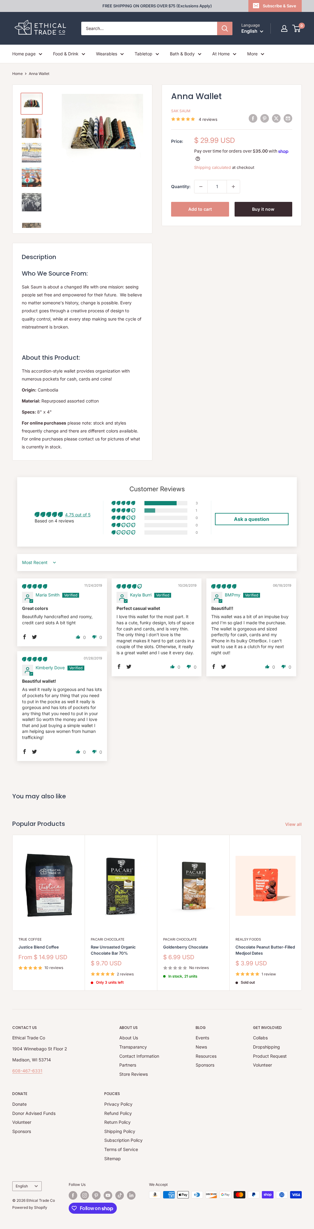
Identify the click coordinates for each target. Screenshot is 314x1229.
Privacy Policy (118, 1104)
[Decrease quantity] (200, 186)
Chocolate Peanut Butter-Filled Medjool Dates (265, 950)
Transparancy (133, 1046)
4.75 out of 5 (77, 514)
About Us (128, 1037)
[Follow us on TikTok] (119, 1195)
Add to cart (200, 209)
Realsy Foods (248, 939)
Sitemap (112, 1158)
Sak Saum (180, 111)
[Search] (224, 28)
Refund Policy (118, 1113)
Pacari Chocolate (107, 939)
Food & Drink (65, 53)
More (252, 53)
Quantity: (180, 186)
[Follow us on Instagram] (84, 1195)
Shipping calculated (212, 167)
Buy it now (263, 209)
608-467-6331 (27, 1070)
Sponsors (205, 1064)
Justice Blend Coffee (38, 947)
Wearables (106, 53)
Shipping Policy (119, 1131)
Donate (19, 1104)
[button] (124, 503)
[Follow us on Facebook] (73, 1195)
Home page (24, 53)
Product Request (270, 1056)
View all (294, 824)
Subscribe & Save (279, 5)
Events (202, 1037)
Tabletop (143, 53)
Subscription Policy (123, 1140)
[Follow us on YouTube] (108, 1195)
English (22, 1186)
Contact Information (139, 1056)
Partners (127, 1064)
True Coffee (30, 939)
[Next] (302, 912)
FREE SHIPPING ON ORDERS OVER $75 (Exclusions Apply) (157, 5)
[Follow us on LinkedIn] (131, 1195)
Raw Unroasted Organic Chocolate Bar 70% (113, 950)
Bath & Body (182, 53)
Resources (206, 1056)
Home (17, 73)
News (201, 1046)
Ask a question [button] (251, 519)
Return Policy (117, 1122)
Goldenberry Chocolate (185, 947)
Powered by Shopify (29, 1207)
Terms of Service (121, 1149)
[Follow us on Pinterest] (96, 1195)
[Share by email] (288, 118)
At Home (221, 53)
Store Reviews (133, 1074)
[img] (34, 586)
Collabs (260, 1037)
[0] (297, 28)
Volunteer (262, 1064)
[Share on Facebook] (253, 118)
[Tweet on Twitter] (276, 118)
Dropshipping (266, 1046)
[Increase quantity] (233, 186)
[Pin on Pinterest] (264, 118)
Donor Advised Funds (34, 1113)
